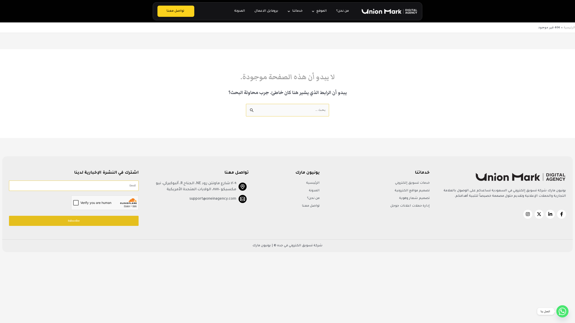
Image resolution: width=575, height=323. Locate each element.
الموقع (321, 11)
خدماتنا (297, 11)
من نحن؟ (342, 11)
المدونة (239, 11)
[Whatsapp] (562, 311)
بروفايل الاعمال (266, 11)
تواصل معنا (175, 11)
